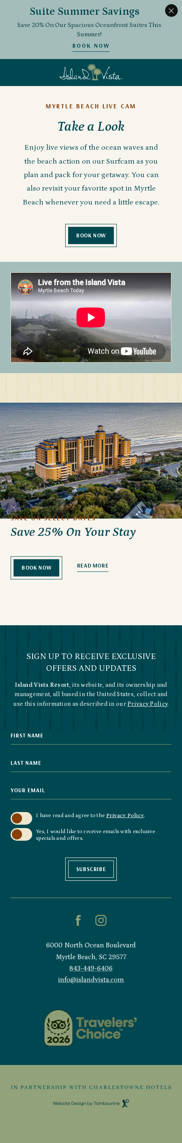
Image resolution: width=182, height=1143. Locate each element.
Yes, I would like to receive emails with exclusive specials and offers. (95, 835)
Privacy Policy (147, 704)
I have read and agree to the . (90, 815)
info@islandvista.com (91, 980)
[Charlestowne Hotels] (91, 1087)
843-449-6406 (91, 968)
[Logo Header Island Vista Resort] (91, 72)
